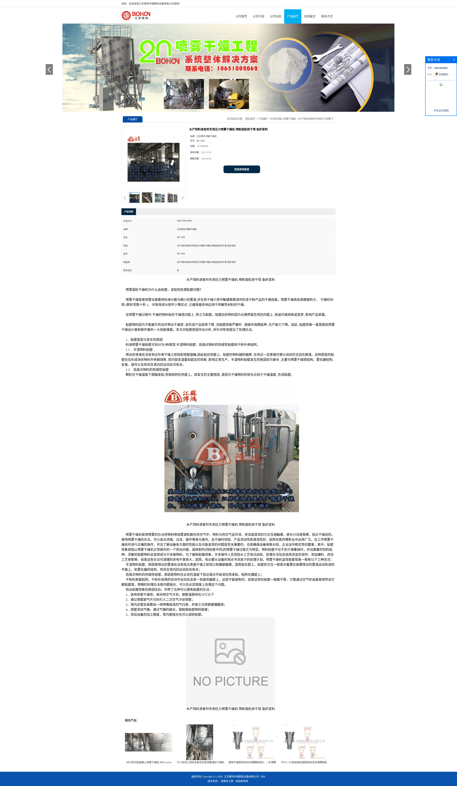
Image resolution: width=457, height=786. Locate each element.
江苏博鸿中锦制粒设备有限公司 (241, 776)
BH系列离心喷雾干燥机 (283, 118)
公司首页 (241, 16)
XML (263, 776)
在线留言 (310, 16)
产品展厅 (292, 16)
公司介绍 (258, 16)
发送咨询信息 (241, 169)
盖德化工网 (227, 781)
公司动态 (275, 16)
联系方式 (327, 16)
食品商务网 (241, 781)
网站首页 (250, 118)
